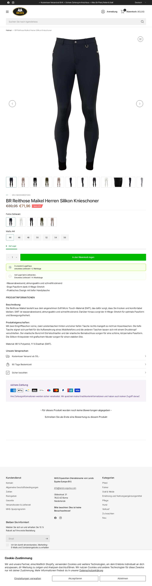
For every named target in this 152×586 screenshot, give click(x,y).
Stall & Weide (108, 491)
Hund (104, 504)
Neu (104, 518)
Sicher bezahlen (19, 372)
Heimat (9, 30)
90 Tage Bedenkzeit (22, 364)
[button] (76, 416)
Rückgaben (11, 496)
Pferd (104, 483)
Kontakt (9, 483)
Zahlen (9, 491)
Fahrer (105, 487)
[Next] (139, 103)
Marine (31, 221)
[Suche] (142, 21)
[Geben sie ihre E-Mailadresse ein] (47, 538)
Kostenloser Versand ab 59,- (25, 356)
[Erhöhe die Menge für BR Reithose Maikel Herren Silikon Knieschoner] (16, 257)
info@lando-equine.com (65, 488)
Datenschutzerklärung (91, 570)
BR (7, 195)
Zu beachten (108, 513)
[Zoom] (140, 39)
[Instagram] (13, 2)
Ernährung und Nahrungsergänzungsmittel (122, 496)
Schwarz (10, 221)
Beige (52, 221)
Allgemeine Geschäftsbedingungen (22, 487)
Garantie (10, 500)
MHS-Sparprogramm (15, 509)
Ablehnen (123, 578)
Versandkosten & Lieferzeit (18, 504)
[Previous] (12, 103)
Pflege (105, 500)
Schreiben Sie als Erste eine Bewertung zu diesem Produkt (76, 417)
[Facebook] (8, 2)
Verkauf (105, 509)
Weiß (21, 221)
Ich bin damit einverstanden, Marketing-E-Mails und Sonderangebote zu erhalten (30, 546)
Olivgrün (41, 221)
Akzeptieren (75, 578)
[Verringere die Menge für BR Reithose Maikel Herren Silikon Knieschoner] (8, 257)
